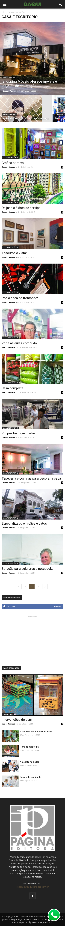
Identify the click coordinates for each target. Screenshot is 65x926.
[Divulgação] (32, 58)
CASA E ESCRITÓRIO (9, 77)
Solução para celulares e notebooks (27, 569)
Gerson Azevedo (10, 91)
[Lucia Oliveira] (32, 143)
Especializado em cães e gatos (24, 523)
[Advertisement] (32, 638)
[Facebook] (32, 896)
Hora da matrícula (29, 747)
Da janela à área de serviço (21, 208)
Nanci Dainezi (8, 347)
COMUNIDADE (8, 714)
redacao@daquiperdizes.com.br (33, 886)
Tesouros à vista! (14, 253)
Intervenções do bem (17, 720)
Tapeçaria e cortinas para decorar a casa (31, 478)
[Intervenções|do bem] (32, 695)
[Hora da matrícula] (10, 751)
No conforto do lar (29, 762)
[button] (60, 4)
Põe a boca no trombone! (20, 298)
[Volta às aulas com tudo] (32, 324)
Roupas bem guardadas (19, 433)
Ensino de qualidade (30, 777)
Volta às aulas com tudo (19, 343)
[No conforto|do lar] (10, 766)
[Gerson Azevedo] (32, 414)
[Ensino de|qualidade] (10, 782)
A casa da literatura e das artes (36, 731)
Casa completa (12, 388)
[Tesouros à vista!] (32, 233)
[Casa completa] (32, 369)
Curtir (57, 606)
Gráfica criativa (13, 163)
